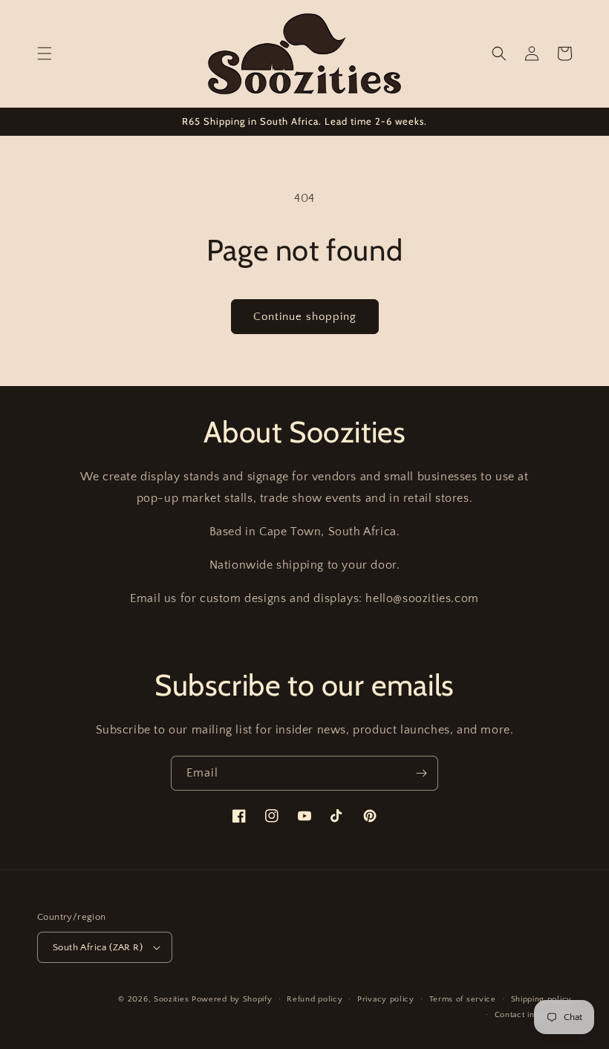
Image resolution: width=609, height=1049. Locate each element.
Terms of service (462, 999)
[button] (44, 53)
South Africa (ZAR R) (98, 947)
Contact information (533, 1014)
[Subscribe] (421, 773)
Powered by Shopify (232, 999)
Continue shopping (304, 316)
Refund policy (314, 999)
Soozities (171, 999)
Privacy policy (385, 999)
